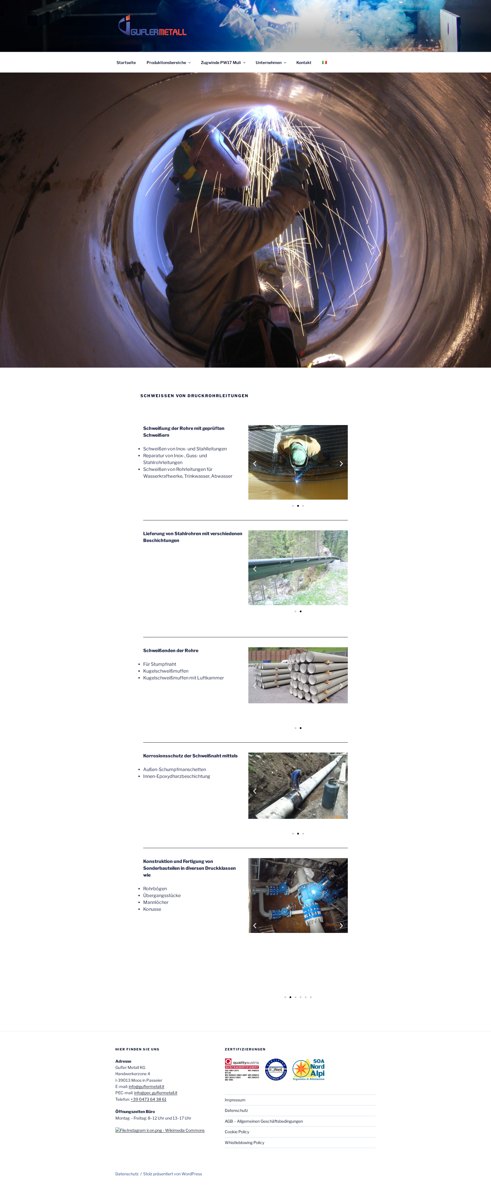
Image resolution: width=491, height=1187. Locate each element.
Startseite (126, 62)
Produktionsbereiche (166, 62)
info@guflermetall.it (146, 1086)
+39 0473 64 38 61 (149, 1099)
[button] (254, 463)
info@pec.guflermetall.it (155, 1092)
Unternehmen (269, 62)
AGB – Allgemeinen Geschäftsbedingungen (264, 1121)
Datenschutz (236, 1110)
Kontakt (303, 62)
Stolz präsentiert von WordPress (172, 1173)
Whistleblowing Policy (244, 1142)
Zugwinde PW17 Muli (221, 62)
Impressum (235, 1099)
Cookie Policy (237, 1131)
